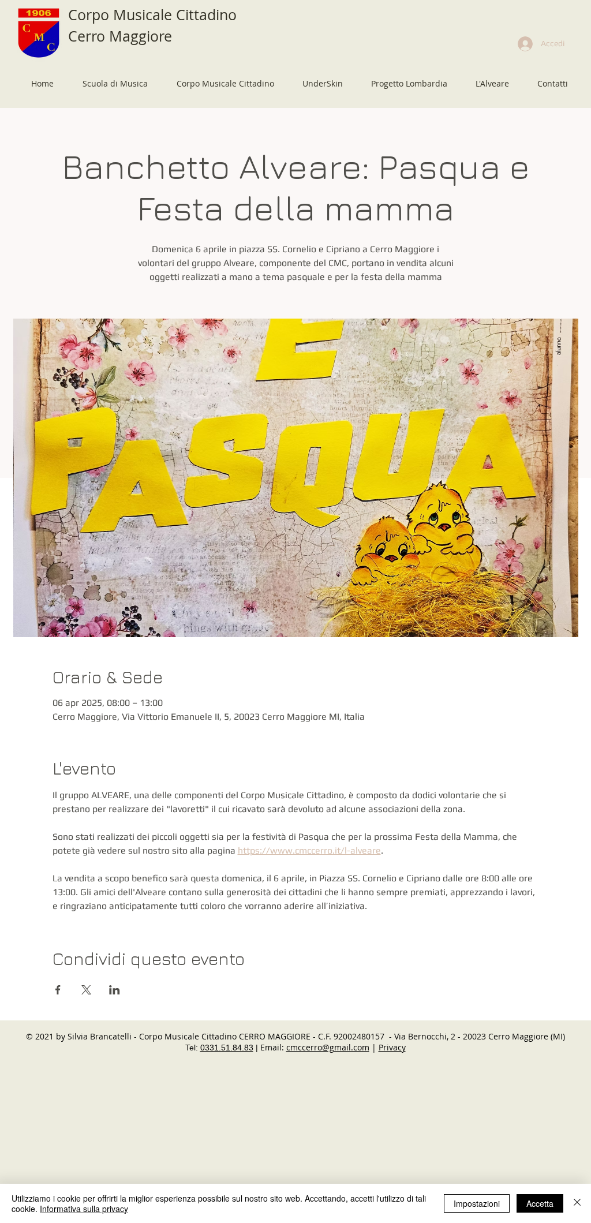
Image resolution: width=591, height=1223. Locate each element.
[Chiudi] (577, 1203)
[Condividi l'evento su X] (86, 989)
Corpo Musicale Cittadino (152, 14)
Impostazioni (477, 1203)
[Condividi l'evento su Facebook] (58, 989)
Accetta (539, 1203)
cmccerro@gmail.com (327, 1047)
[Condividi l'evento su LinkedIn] (114, 989)
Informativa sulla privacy (84, 1208)
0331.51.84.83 (226, 1047)
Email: (273, 1047)
